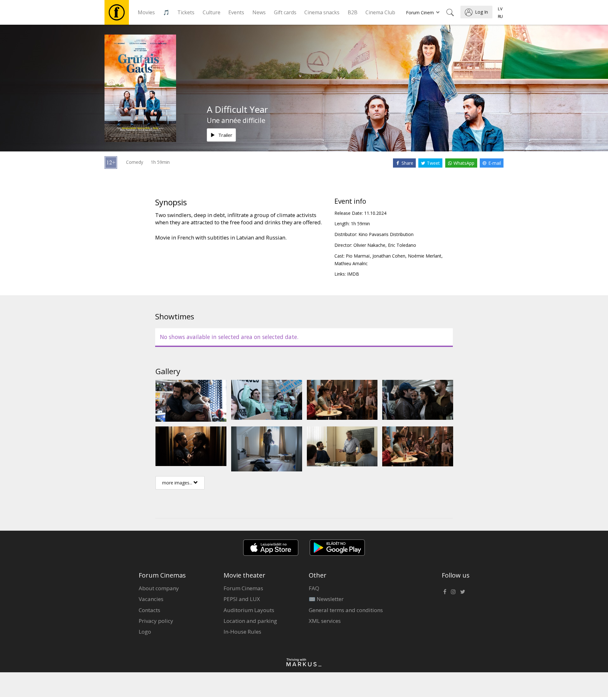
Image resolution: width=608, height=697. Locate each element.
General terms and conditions (346, 610)
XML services (325, 620)
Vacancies (151, 599)
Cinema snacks (321, 12)
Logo (145, 631)
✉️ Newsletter (326, 599)
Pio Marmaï (358, 256)
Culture (211, 12)
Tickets (185, 12)
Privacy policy (156, 620)
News (259, 12)
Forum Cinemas (243, 588)
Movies (146, 12)
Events (236, 12)
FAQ (314, 588)
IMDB (353, 274)
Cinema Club (380, 12)
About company (159, 588)
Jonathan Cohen (388, 256)
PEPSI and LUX (242, 599)
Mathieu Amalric (351, 263)
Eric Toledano (402, 245)
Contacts (149, 610)
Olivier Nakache (369, 245)
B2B (353, 12)
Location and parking (250, 620)
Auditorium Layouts (249, 610)
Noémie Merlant (424, 256)
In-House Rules (242, 631)
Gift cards (285, 12)
